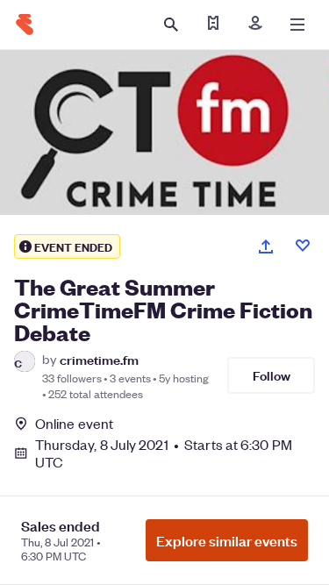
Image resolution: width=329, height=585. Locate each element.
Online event (74, 423)
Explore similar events (226, 540)
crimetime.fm (99, 359)
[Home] (24, 24)
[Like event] (302, 245)
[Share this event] (265, 246)
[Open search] (171, 24)
